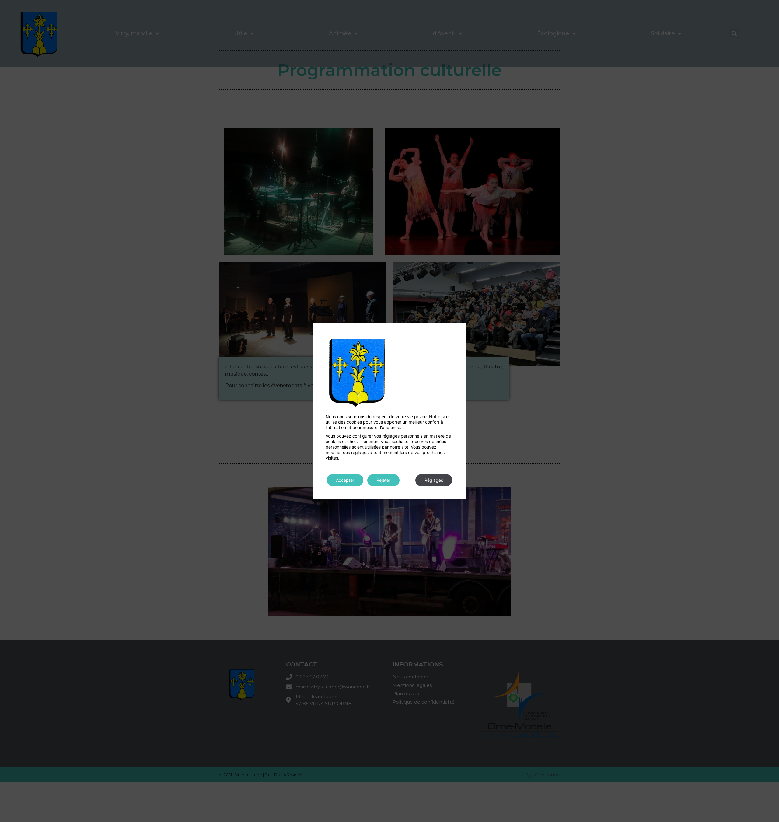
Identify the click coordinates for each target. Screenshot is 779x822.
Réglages (433, 480)
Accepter (345, 480)
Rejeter (383, 480)
